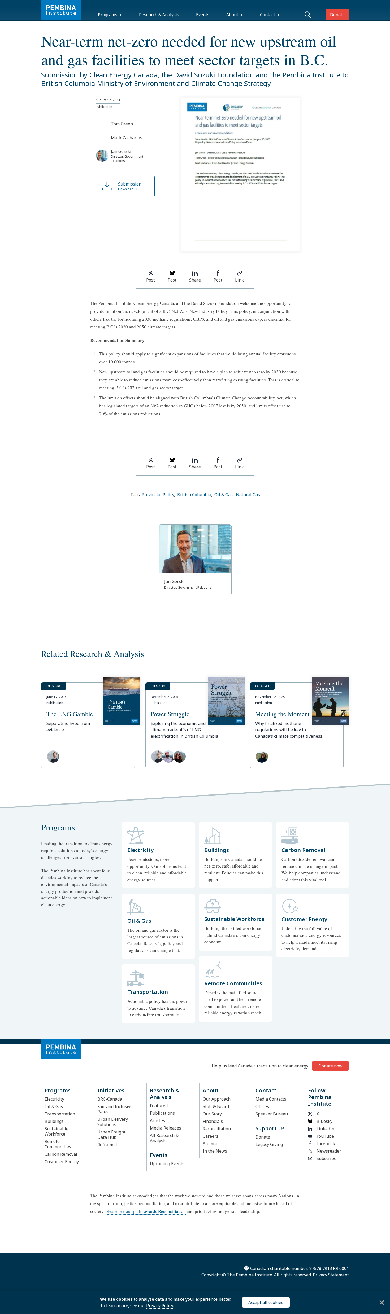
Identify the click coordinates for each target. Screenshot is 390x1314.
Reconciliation (217, 1129)
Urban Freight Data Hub (111, 1134)
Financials (213, 1121)
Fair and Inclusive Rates (115, 1109)
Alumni (210, 1143)
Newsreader (329, 1151)
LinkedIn (325, 1128)
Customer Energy (62, 1161)
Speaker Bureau (271, 1114)
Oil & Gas (223, 495)
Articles (157, 1120)
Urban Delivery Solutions (112, 1121)
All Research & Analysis (164, 1138)
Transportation (60, 1114)
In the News (215, 1151)
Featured (159, 1106)
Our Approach (217, 1099)
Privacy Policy (159, 1305)
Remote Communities (58, 1144)
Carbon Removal (61, 1154)
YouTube (325, 1136)
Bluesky (324, 1121)
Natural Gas (248, 495)
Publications (162, 1113)
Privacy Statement (331, 1275)
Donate (337, 14)
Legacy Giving (269, 1144)
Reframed (107, 1145)
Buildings (54, 1121)
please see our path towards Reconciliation (146, 1211)
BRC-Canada (109, 1099)
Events (202, 14)
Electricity (54, 1099)
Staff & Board (216, 1106)
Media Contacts (270, 1099)
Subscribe (326, 1158)
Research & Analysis (159, 14)
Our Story (212, 1114)
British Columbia (194, 495)
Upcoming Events (167, 1164)
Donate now (330, 1066)
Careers (210, 1136)
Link (239, 280)
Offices (262, 1106)
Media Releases (165, 1128)
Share (195, 280)
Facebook (326, 1143)
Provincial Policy (158, 495)
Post (150, 280)
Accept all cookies (265, 1302)
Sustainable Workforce (56, 1131)
